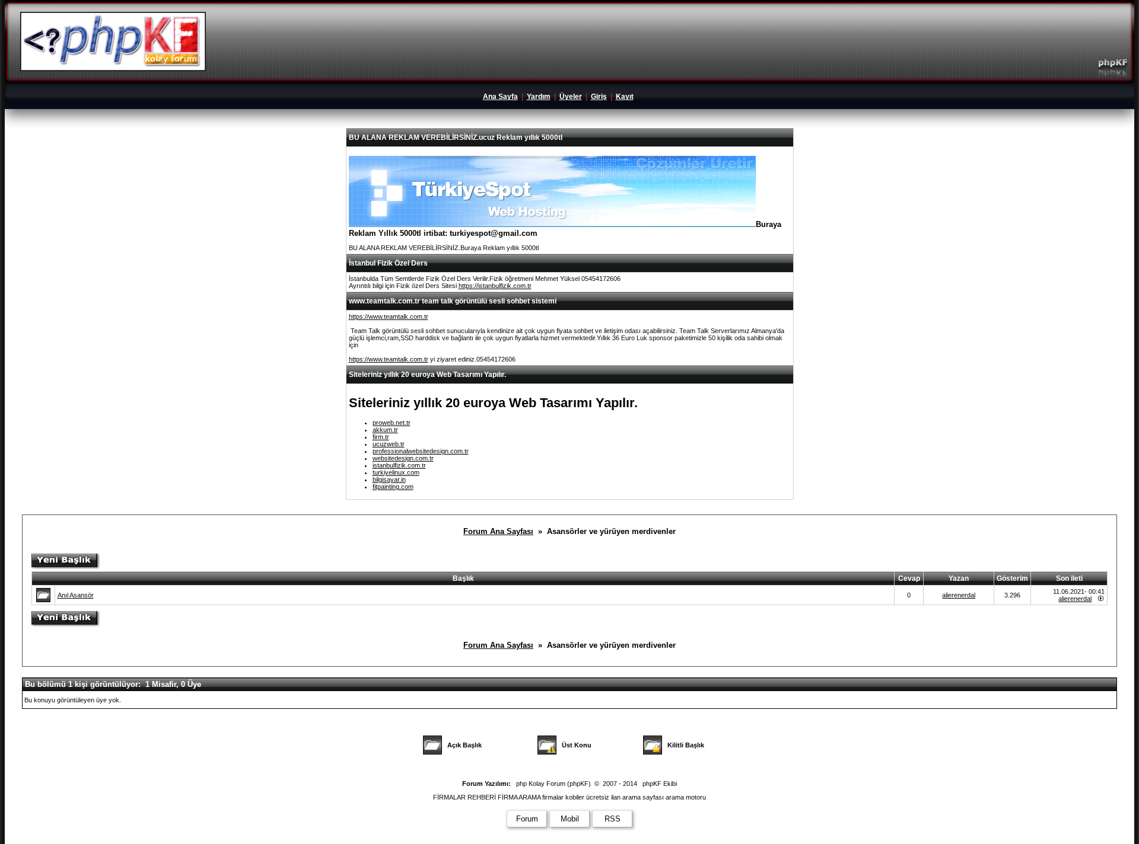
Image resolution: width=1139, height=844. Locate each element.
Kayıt (625, 96)
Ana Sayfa (500, 96)
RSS (613, 818)
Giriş (599, 96)
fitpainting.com (393, 486)
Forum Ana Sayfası (498, 531)
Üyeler (570, 96)
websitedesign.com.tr (403, 458)
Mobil (570, 818)
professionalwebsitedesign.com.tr (421, 451)
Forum (527, 818)
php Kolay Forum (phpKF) (553, 783)
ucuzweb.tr (389, 443)
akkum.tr (385, 429)
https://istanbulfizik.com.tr (495, 285)
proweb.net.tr (392, 422)
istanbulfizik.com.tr (399, 465)
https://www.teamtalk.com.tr (388, 316)
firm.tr (381, 436)
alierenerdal (958, 595)
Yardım (539, 96)
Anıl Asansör (76, 595)
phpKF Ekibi (659, 783)
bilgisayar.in (389, 479)
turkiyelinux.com (396, 472)
